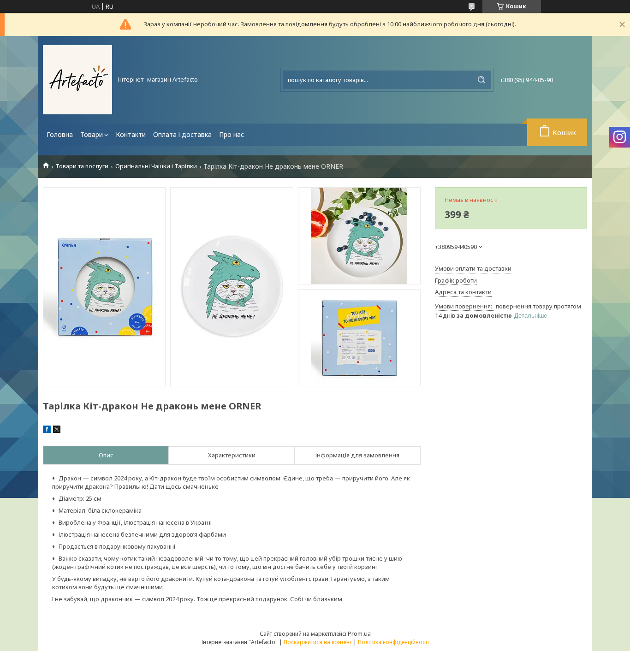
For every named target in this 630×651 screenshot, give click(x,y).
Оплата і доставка (182, 134)
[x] (56, 430)
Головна (60, 134)
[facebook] (47, 430)
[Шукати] (481, 80)
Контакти (131, 134)
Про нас (231, 134)
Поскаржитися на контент (318, 642)
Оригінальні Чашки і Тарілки (156, 166)
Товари (91, 134)
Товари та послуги (81, 166)
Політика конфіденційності (393, 642)
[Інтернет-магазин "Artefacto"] (77, 79)
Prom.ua (359, 633)
